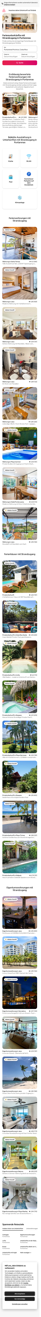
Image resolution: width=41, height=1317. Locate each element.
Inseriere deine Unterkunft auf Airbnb (22, 10)
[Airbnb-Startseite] (3, 10)
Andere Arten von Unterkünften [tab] (12, 1228)
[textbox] (11, 56)
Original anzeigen (9, 4)
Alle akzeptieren (20, 1294)
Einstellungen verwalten (20, 1304)
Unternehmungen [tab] (32, 1228)
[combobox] (20, 49)
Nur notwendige (20, 1299)
